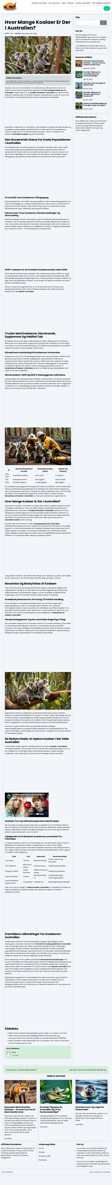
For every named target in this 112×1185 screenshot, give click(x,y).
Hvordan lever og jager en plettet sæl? (94, 84)
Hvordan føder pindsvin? (27, 1070)
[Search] (107, 8)
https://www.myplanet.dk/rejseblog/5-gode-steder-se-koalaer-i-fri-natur (37, 1033)
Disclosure (43, 1160)
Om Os (41, 1148)
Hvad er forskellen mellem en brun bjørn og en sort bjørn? (95, 104)
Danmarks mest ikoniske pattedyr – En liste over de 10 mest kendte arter (94, 63)
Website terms (99, 1172)
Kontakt (42, 1152)
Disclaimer (107, 1172)
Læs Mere (8, 1138)
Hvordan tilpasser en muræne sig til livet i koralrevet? (91, 94)
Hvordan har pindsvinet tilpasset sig (92, 1070)
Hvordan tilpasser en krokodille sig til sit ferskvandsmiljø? (91, 74)
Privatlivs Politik (44, 1156)
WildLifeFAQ (9, 1172)
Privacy (91, 1172)
